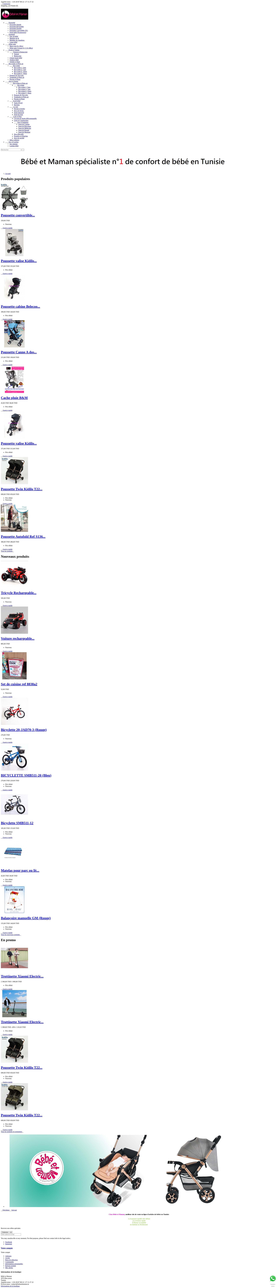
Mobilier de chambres (17, 40)
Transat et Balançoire (18, 52)
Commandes (9, 1262)
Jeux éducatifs (19, 134)
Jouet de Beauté (23, 130)
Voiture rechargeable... (17, 638)
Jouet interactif (19, 113)
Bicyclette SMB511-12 (17, 823)
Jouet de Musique (24, 132)
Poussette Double (16, 28)
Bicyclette (15, 66)
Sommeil (10, 34)
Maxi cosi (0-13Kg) (16, 46)
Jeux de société (19, 138)
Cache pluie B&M (14, 398)
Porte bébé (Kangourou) (18, 32)
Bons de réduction (11, 1260)
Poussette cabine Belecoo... (20, 306)
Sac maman (13, 144)
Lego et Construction (21, 120)
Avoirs (7, 1258)
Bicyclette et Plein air (14, 64)
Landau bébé (14, 146)
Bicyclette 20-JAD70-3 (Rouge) (24, 730)
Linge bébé (13, 42)
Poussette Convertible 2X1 (19, 30)
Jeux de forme (19, 111)
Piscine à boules (19, 109)
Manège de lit (14, 38)
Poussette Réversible (17, 26)
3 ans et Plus (16, 116)
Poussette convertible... (18, 215)
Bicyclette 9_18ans (20, 73)
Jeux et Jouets (11, 81)
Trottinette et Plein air (17, 77)
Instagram (8, 1244)
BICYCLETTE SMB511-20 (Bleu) (26, 775)
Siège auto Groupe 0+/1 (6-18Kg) (21, 48)
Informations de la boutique (10, 1286)
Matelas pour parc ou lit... (20, 870)
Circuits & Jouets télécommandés (25, 118)
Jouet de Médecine (24, 128)
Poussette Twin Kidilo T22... (21, 489)
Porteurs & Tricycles (17, 75)
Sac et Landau (11, 142)
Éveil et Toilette (12, 50)
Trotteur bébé (14, 60)
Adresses (8, 1256)
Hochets (17, 105)
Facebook (8, 1242)
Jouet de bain (18, 115)
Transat (16, 54)
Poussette (10, 23)
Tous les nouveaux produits (11, 935)
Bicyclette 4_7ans (20, 70)
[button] (5, 1210)
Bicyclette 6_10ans (20, 71)
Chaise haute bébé (16, 58)
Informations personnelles (14, 1264)
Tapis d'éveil (18, 103)
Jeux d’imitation (21, 122)
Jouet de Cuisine (24, 124)
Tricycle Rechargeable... (18, 593)
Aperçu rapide (6, 228)
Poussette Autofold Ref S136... (23, 536)
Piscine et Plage (15, 79)
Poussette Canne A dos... (19, 352)
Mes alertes (9, 1268)
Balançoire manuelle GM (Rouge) (26, 918)
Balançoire (17, 56)
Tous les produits (7, 551)
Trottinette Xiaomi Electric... (22, 976)
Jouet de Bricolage (24, 126)
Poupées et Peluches (21, 136)
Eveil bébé (15, 101)
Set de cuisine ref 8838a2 (19, 684)
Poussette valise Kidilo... (19, 261)
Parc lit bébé (14, 36)
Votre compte (7, 1248)
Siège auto (10, 44)
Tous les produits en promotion (12, 1132)
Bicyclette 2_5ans (20, 68)
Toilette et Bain (15, 62)
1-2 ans (14, 107)
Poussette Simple (15, 25)
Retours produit (10, 1266)
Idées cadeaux (14, 140)
